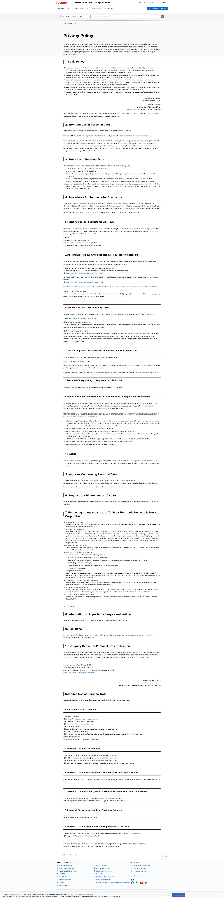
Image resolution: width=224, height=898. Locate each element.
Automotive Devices (65, 865)
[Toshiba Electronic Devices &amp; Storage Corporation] (92, 3)
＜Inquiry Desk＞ (131, 208)
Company (137, 876)
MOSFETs (62, 874)
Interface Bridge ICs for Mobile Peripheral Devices (113, 882)
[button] (147, 3)
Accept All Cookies (178, 895)
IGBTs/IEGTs (63, 877)
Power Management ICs (104, 871)
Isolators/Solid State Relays (68, 871)
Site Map (165, 856)
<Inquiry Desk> (151, 483)
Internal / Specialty (140, 868)
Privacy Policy (116, 896)
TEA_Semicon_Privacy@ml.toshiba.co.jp (81, 672)
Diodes (61, 882)
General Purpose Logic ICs (105, 877)
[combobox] (125, 16)
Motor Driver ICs (101, 865)
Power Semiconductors (66, 868)
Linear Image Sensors (103, 879)
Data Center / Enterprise (142, 865)
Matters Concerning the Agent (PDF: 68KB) (81, 318)
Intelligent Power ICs (103, 868)
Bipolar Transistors (65, 879)
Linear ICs (99, 874)
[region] (112, 895)
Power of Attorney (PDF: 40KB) (78, 331)
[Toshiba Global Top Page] (65, 3)
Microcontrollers (64, 885)
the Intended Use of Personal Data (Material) (136, 136)
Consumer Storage (140, 871)
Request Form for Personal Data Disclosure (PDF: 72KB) (84, 273)
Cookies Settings (165, 895)
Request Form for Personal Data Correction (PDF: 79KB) (84, 282)
